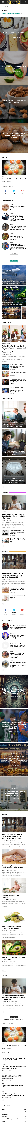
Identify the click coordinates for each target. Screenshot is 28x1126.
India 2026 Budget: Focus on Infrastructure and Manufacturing (13, 1094)
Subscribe (22, 189)
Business (4, 13)
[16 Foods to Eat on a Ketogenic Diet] (14, 68)
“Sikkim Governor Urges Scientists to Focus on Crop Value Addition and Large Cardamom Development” (18, 646)
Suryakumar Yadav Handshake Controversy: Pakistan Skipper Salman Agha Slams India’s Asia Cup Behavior (18, 247)
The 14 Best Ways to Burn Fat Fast (14, 179)
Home (3, 7)
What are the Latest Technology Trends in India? (14, 481)
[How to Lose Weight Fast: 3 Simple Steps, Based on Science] (14, 136)
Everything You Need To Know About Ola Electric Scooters (17, 532)
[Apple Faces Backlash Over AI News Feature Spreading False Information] (14, 502)
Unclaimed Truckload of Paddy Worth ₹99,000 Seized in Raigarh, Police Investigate (17, 655)
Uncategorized (6, 343)
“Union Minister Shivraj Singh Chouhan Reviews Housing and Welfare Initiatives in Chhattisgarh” (14, 349)
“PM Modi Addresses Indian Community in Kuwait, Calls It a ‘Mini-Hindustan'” (18, 627)
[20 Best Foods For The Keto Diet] (14, 34)
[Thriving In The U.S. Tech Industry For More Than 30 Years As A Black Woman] (14, 442)
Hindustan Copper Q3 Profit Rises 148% (12, 1086)
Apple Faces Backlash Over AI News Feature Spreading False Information (13, 516)
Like (6, 189)
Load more (13, 253)
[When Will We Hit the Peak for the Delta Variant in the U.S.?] (14, 414)
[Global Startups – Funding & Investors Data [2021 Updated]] (5, 636)
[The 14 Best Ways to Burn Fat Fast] (14, 167)
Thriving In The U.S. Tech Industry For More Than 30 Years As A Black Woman (14, 452)
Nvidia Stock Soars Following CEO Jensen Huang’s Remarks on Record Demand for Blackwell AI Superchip (18, 217)
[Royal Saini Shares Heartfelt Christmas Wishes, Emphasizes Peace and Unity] (5, 236)
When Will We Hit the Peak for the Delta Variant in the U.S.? (14, 425)
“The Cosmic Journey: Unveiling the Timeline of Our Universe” (17, 366)
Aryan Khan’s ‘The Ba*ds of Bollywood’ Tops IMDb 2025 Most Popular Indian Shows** (18, 381)
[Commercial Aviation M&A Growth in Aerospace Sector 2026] (14, 275)
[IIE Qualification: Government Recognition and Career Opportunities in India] (14, 794)
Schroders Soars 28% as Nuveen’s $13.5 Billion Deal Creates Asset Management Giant (12, 1076)
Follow (14, 189)
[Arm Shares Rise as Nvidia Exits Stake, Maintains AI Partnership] (14, 296)
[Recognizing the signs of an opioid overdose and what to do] (5, 207)
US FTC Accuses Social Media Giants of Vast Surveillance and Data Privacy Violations (16, 390)
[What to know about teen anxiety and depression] (14, 916)
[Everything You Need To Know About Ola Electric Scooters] (5, 533)
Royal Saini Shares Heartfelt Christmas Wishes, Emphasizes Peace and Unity (18, 237)
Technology (13, 422)
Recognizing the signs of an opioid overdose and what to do (18, 208)
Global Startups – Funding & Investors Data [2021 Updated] (18, 636)
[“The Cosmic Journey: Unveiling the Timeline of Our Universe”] (5, 367)
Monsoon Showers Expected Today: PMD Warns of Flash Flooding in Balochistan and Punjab (18, 665)
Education (14, 788)
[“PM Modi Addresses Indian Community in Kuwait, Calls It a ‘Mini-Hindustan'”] (5, 626)
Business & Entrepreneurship (13, 13)
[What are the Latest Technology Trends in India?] (14, 470)
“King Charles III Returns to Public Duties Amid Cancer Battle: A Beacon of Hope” (18, 228)
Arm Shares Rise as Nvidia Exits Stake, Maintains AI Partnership (14, 1067)
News (11, 213)
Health (11, 204)
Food (14, 29)
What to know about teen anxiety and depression (11, 927)
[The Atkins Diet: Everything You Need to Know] (14, 102)
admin (3, 181)
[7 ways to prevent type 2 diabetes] (5, 598)
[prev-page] (3, 487)
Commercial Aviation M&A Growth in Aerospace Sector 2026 (13, 1058)
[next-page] (5, 487)
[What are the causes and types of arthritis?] (14, 947)
